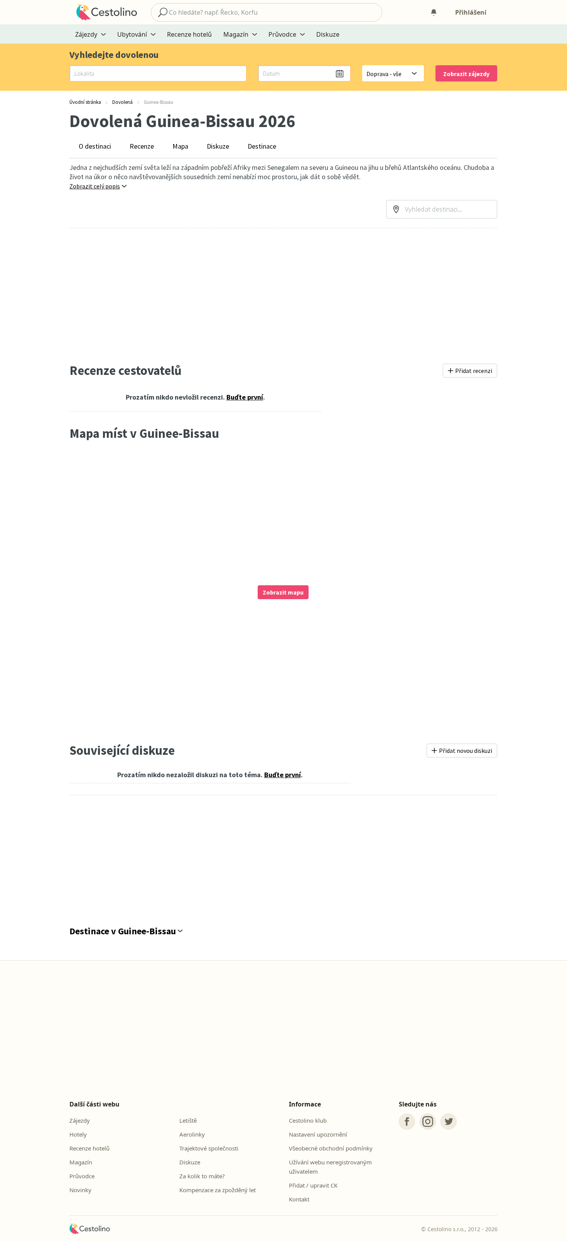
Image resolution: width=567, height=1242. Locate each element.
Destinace (262, 146)
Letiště (188, 1120)
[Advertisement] (283, 295)
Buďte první (244, 397)
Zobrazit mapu (283, 592)
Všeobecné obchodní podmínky (331, 1148)
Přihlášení (470, 12)
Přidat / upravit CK (313, 1185)
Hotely (78, 1134)
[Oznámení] (433, 12)
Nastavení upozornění (318, 1134)
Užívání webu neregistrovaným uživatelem (330, 1166)
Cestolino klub (308, 1120)
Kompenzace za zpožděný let (217, 1190)
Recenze (142, 146)
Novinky (80, 1190)
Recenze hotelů (189, 34)
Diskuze (327, 34)
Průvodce (81, 1176)
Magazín (80, 1162)
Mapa (180, 146)
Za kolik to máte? (202, 1176)
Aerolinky (192, 1134)
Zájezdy (79, 1120)
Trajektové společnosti (208, 1148)
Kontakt (299, 1199)
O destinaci (95, 146)
